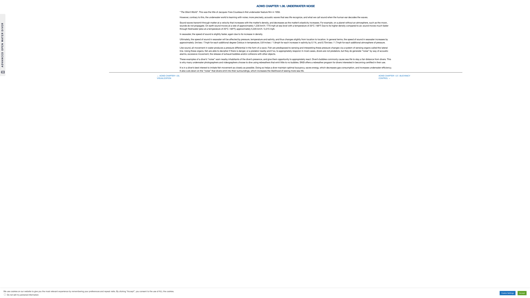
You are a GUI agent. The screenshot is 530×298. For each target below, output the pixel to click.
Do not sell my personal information (23, 295)
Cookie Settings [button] (507, 293)
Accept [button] (522, 293)
